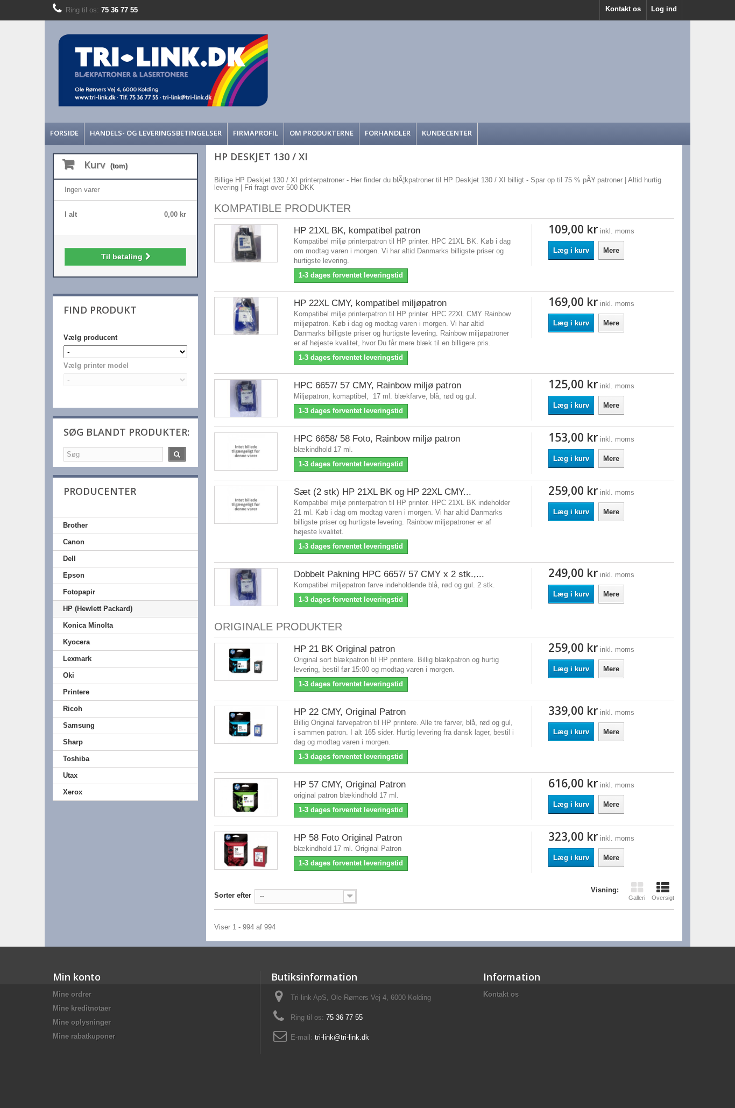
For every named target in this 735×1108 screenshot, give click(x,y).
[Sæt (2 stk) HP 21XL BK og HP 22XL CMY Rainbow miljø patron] (246, 504)
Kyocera (76, 642)
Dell (69, 559)
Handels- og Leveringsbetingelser (156, 133)
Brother (75, 525)
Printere (76, 692)
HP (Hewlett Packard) (97, 609)
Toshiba (76, 759)
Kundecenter (447, 133)
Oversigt (663, 897)
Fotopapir (79, 592)
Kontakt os (623, 9)
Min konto (77, 976)
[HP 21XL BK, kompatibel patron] (246, 243)
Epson (73, 575)
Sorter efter (232, 895)
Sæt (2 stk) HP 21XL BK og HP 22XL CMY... (382, 492)
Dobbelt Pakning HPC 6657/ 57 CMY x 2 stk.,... (389, 574)
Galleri (636, 897)
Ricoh (72, 709)
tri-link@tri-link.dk (342, 1037)
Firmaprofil (255, 133)
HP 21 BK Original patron (344, 649)
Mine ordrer (72, 994)
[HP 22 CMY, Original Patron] (246, 724)
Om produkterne (321, 133)
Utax (70, 775)
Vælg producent (90, 337)
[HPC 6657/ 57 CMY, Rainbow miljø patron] (246, 398)
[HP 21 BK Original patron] (246, 661)
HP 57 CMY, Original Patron (350, 784)
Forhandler (388, 133)
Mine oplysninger (82, 1022)
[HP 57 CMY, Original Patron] (246, 797)
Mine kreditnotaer (82, 1008)
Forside (64, 133)
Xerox (72, 792)
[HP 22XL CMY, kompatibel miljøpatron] (246, 316)
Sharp (73, 742)
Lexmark (77, 659)
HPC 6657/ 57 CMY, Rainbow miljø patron (377, 385)
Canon (73, 542)
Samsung (79, 725)
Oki (68, 675)
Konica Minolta (88, 625)
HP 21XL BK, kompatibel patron (357, 230)
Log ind (664, 9)
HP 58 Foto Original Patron (348, 838)
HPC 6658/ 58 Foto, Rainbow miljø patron (377, 439)
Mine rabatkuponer (84, 1036)
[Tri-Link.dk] (287, 70)
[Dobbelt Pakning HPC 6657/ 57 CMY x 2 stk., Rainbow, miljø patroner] (246, 587)
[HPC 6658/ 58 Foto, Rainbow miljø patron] (246, 451)
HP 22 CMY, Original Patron (350, 712)
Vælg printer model (96, 365)
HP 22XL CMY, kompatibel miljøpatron (370, 303)
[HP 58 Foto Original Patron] (246, 850)
